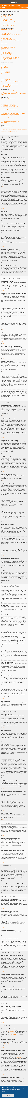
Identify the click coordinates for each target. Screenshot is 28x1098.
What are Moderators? (5, 79)
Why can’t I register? (5, 18)
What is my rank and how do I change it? (9, 39)
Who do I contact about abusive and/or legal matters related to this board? (14, 130)
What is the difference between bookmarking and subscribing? (13, 113)
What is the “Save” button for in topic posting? (10, 57)
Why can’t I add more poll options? (7, 49)
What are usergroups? (5, 80)
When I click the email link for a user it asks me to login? (12, 40)
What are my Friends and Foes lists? (8, 98)
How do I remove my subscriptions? (8, 117)
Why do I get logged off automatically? (8, 24)
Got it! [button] (8, 1095)
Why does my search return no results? (8, 105)
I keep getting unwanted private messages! (9, 92)
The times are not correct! (6, 33)
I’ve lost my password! (5, 22)
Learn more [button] (5, 1091)
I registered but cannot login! (6, 19)
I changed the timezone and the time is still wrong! (11, 34)
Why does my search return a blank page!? (9, 106)
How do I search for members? (7, 107)
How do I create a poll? (5, 48)
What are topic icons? (5, 73)
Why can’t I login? (4, 20)
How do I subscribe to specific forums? (8, 115)
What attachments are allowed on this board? (10, 121)
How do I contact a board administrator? (9, 131)
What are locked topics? (5, 72)
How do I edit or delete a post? (7, 46)
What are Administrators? (6, 78)
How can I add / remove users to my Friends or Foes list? (12, 100)
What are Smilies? (4, 66)
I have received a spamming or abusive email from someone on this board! (13, 94)
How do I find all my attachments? (7, 122)
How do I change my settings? (6, 29)
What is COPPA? (4, 16)
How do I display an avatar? (6, 38)
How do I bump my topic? (6, 59)
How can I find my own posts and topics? (9, 109)
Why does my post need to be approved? (9, 58)
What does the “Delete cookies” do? (8, 25)
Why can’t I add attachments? (6, 53)
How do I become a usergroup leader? (8, 83)
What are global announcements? (7, 68)
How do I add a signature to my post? (8, 47)
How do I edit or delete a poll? (6, 51)
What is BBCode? (4, 63)
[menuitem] (27, 5)
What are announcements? (6, 70)
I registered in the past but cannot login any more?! (11, 21)
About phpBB (13, 1034)
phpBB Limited (11, 1031)
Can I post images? (4, 67)
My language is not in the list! (6, 35)
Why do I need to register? (6, 15)
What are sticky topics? (5, 71)
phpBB (3, 341)
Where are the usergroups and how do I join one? (10, 81)
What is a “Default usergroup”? (7, 85)
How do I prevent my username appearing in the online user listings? (13, 31)
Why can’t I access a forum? (6, 52)
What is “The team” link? (5, 86)
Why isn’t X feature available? (6, 128)
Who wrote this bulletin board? (7, 126)
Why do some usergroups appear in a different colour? (11, 84)
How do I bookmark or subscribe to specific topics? (11, 114)
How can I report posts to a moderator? (8, 56)
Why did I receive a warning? (6, 54)
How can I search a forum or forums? (8, 104)
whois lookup (20, 1057)
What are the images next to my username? (9, 37)
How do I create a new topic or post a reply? (9, 45)
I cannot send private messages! (7, 90)
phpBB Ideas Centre (6, 1043)
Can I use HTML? (4, 65)
